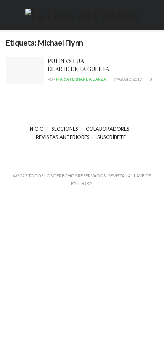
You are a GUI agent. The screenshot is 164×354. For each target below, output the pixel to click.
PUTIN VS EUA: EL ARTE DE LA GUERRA (78, 65)
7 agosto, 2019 (127, 79)
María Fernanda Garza (81, 79)
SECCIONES (64, 129)
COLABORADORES (107, 129)
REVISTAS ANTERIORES (63, 137)
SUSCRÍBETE (111, 137)
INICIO (36, 129)
